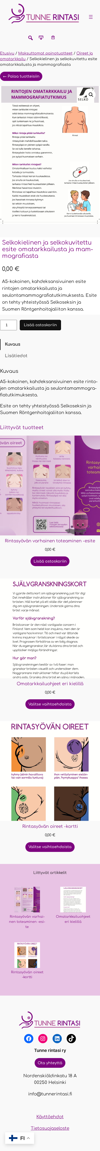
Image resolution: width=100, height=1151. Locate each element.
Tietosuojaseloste (50, 1128)
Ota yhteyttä (50, 1063)
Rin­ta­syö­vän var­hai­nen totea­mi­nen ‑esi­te (27, 922)
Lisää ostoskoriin (40, 325)
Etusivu (7, 53)
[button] (91, 94)
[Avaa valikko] (91, 17)
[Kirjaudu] (65, 37)
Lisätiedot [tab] (16, 355)
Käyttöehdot (50, 1116)
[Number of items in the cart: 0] (52, 37)
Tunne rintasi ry (50, 1050)
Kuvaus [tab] (12, 344)
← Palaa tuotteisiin (21, 76)
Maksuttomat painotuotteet (45, 53)
